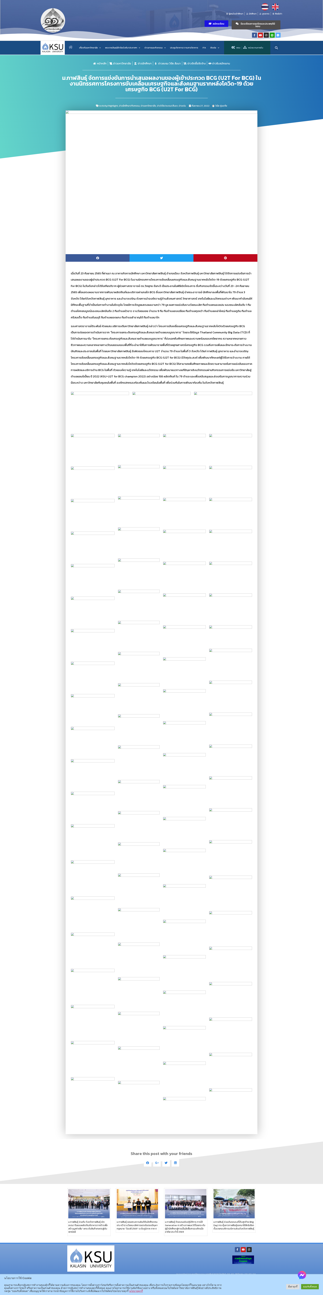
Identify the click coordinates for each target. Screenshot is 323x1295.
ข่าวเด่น (182, 106)
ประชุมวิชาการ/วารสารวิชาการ (184, 47)
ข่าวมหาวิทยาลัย (148, 106)
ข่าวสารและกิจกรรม (154, 47)
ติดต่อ (213, 47)
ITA (204, 47)
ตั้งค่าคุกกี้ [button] (292, 1286)
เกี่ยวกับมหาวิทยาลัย (88, 47)
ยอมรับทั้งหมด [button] (310, 1286)
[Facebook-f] (254, 35)
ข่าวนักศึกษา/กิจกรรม (129, 106)
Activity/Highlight (108, 106)
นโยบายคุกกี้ (136, 1291)
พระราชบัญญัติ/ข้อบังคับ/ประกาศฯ (121, 47)
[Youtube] (260, 35)
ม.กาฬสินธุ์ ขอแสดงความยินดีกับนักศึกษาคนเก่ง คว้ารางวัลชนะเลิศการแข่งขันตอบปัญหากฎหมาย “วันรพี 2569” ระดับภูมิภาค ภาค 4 (137, 1225)
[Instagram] (266, 35)
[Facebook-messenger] (278, 35)
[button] (216, 23)
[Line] (272, 35)
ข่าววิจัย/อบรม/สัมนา (167, 106)
